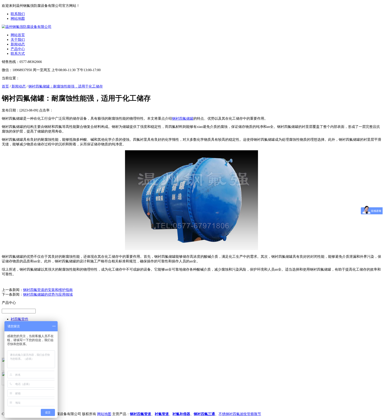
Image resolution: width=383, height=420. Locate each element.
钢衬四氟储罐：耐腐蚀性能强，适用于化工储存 (65, 86)
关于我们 (18, 39)
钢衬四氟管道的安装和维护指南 (48, 290)
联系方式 (18, 53)
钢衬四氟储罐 (182, 118)
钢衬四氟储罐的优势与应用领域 (48, 294)
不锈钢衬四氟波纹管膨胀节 (240, 414)
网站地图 (18, 18)
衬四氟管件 (19, 319)
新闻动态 (18, 44)
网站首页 (18, 35)
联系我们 (18, 14)
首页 (5, 86)
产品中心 (18, 49)
